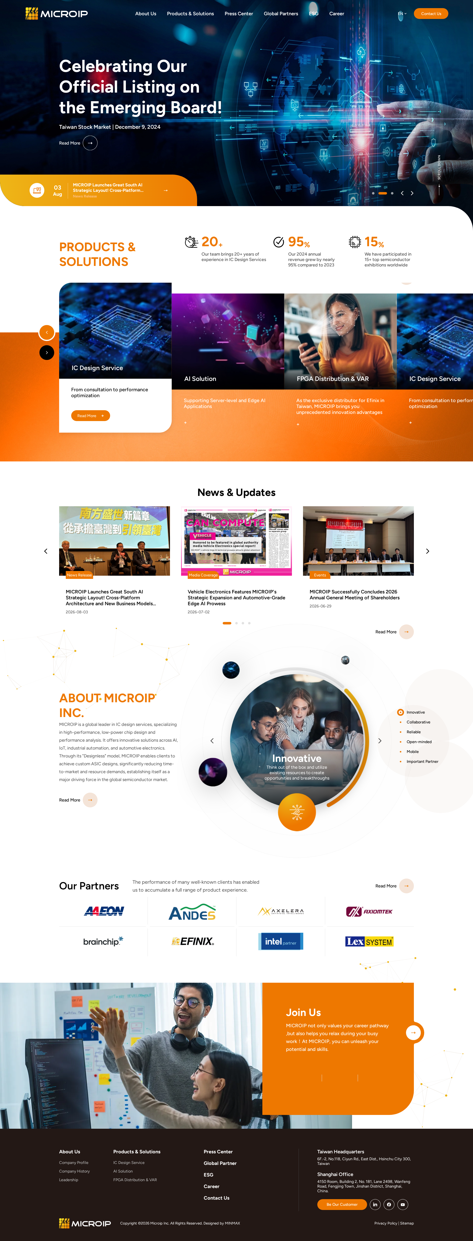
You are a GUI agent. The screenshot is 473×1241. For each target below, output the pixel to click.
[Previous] (402, 193)
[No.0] (373, 193)
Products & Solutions (136, 1152)
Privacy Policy (385, 1223)
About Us (69, 1152)
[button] (420, 712)
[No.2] (389, 193)
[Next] (412, 193)
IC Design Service (129, 1162)
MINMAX (232, 1223)
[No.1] (379, 193)
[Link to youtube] (402, 1204)
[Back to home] (57, 13)
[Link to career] (413, 1033)
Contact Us (216, 1198)
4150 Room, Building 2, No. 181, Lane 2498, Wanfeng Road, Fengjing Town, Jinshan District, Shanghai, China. (363, 1186)
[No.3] (249, 623)
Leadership (68, 1179)
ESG (208, 1175)
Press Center (218, 1152)
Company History (74, 1171)
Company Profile (73, 1162)
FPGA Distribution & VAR (135, 1179)
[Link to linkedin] (375, 1204)
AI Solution (123, 1171)
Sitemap (407, 1223)
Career (212, 1186)
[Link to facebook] (389, 1204)
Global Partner (220, 1163)
